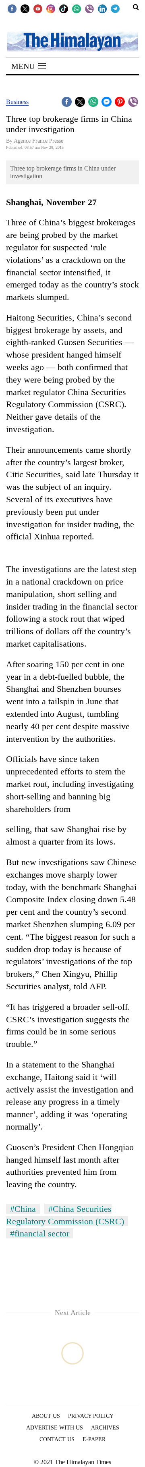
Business (17, 101)
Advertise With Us (54, 1428)
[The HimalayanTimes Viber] (89, 8)
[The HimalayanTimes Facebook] (12, 8)
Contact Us (57, 1439)
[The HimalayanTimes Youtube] (38, 8)
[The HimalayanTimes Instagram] (51, 8)
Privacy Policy (91, 1416)
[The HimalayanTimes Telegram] (115, 8)
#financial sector (39, 1233)
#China (23, 1209)
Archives (105, 1428)
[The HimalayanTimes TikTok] (63, 8)
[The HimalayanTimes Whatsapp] (76, 8)
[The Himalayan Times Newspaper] (72, 40)
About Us (46, 1416)
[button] (28, 66)
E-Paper (94, 1439)
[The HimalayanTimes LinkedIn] (102, 8)
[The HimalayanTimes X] (25, 8)
